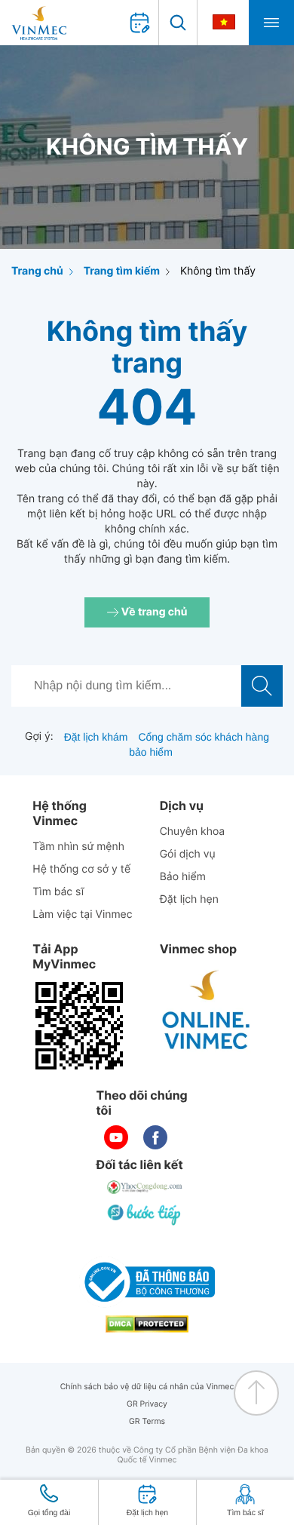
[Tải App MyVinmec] (79, 1025)
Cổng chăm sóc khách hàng (203, 737)
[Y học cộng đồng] (145, 1187)
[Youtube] (116, 1137)
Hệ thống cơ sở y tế (81, 869)
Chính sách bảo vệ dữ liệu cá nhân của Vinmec (147, 1387)
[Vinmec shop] (206, 1010)
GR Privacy (147, 1404)
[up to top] (256, 1393)
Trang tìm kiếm (122, 271)
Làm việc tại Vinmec (82, 914)
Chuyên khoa (192, 831)
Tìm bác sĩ (58, 891)
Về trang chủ (153, 612)
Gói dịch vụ (188, 854)
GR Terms (147, 1421)
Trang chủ (37, 271)
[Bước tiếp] (145, 1214)
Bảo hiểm (183, 876)
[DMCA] (147, 1324)
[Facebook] (155, 1137)
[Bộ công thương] (147, 1282)
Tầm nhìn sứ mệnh (78, 846)
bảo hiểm (151, 752)
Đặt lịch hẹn (189, 899)
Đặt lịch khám (96, 737)
